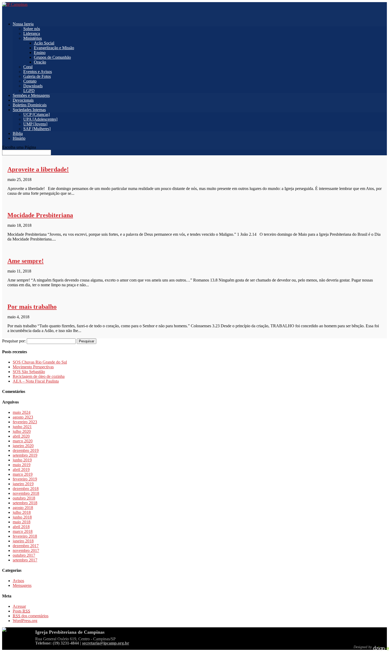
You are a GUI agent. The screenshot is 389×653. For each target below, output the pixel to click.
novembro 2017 (26, 550)
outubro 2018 (24, 498)
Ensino (40, 52)
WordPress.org (25, 620)
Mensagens (22, 585)
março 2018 (23, 531)
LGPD (29, 90)
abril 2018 (21, 526)
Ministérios (32, 38)
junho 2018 (22, 517)
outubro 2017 (24, 555)
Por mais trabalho (32, 306)
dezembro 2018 (26, 488)
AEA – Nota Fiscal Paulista (36, 381)
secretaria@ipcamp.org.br (105, 643)
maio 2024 (21, 412)
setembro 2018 (25, 503)
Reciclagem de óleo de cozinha (39, 376)
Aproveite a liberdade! (38, 169)
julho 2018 (22, 512)
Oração (40, 62)
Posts (21, 611)
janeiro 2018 (23, 541)
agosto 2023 (23, 417)
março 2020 (23, 441)
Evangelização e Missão (54, 48)
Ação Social (44, 43)
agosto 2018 (23, 507)
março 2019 (23, 474)
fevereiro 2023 (25, 422)
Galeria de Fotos (37, 76)
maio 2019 (21, 464)
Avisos (18, 580)
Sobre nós (31, 28)
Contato (30, 81)
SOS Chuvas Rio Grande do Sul (40, 362)
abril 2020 (21, 436)
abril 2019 (21, 469)
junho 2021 (22, 426)
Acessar (19, 606)
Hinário (19, 138)
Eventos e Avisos (37, 71)
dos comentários (30, 616)
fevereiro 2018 (25, 536)
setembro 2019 (25, 455)
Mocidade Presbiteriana (40, 215)
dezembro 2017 (26, 545)
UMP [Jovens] (35, 124)
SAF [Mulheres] (37, 128)
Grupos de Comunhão (52, 57)
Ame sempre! (25, 260)
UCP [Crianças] (36, 114)
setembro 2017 (25, 560)
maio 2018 (21, 522)
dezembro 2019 (26, 450)
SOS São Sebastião (29, 371)
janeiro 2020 (23, 445)
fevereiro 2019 (25, 479)
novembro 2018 (26, 493)
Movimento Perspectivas (33, 367)
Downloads (33, 86)
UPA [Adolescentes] (40, 119)
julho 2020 (22, 431)
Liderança (31, 33)
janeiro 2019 (23, 484)
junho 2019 (22, 460)
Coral (28, 67)
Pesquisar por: (14, 341)
